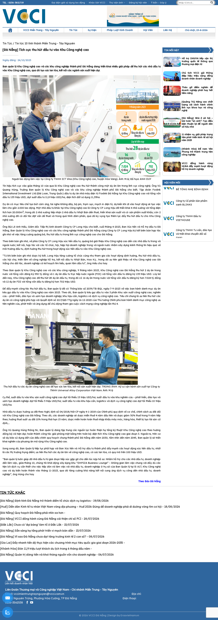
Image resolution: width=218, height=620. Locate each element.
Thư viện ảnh (116, 2)
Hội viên (148, 30)
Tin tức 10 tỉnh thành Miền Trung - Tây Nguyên (45, 43)
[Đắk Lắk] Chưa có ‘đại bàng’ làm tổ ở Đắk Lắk (30, 524)
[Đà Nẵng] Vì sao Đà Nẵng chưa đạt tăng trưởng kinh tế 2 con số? (43, 536)
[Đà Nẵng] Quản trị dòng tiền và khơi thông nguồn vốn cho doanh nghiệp (48, 554)
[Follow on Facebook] (27, 602)
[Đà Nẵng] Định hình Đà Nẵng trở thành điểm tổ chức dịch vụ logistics (45, 500)
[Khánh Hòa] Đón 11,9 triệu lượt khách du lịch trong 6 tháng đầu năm (45, 548)
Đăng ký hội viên (138, 2)
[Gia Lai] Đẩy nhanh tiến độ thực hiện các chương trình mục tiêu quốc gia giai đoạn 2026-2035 (61, 542)
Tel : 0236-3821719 (13, 2)
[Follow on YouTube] (31, 602)
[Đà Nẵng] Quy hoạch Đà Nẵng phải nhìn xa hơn (31, 512)
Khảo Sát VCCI (97, 2)
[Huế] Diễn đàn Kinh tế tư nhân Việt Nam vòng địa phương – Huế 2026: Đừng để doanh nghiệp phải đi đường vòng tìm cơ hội (81, 506)
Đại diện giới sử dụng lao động (68, 2)
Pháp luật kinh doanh (120, 30)
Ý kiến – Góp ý (158, 2)
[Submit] (212, 2)
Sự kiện (92, 30)
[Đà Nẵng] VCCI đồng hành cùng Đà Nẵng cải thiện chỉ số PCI (40, 518)
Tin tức (73, 30)
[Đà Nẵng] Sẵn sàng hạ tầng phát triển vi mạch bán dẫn (36, 530)
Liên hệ (167, 30)
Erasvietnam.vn (130, 615)
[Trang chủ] (10, 30)
